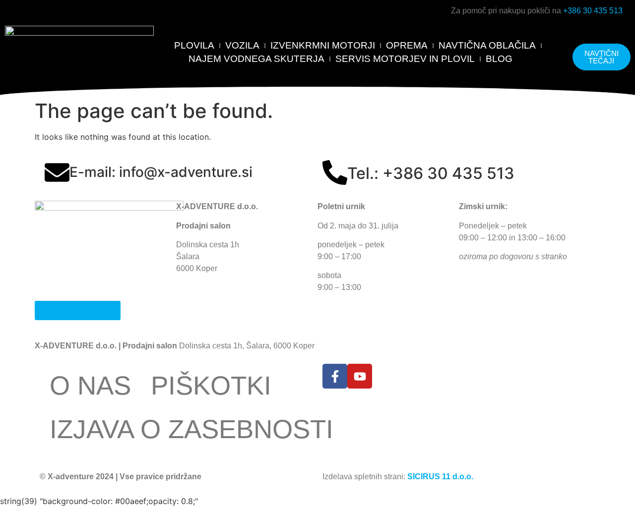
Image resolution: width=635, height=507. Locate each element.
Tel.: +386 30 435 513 (430, 173)
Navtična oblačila (487, 45)
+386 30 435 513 (593, 10)
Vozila (242, 45)
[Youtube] (359, 376)
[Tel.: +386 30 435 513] (334, 172)
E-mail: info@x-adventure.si (161, 172)
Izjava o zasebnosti (191, 429)
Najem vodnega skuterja (256, 59)
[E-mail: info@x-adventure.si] (57, 172)
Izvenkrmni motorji (322, 45)
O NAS (90, 385)
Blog (499, 59)
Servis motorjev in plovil (405, 59)
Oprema (407, 45)
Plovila (194, 45)
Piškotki (211, 385)
